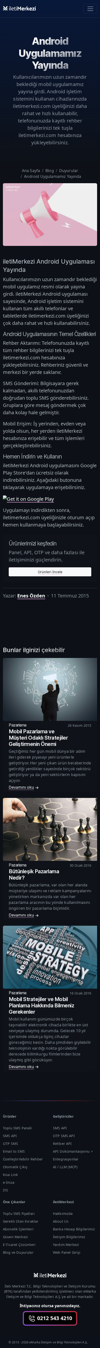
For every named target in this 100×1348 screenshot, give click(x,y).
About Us (60, 1221)
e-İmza (8, 1182)
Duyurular (68, 170)
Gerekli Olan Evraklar (20, 1221)
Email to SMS (14, 1151)
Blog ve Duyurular (18, 1252)
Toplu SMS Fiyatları (19, 1213)
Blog (49, 170)
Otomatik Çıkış (15, 1167)
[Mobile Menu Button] (90, 9)
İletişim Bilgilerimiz (69, 1237)
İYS (5, 1190)
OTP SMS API (64, 1135)
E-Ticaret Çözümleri (19, 1244)
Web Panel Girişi (67, 1252)
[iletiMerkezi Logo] (19, 8)
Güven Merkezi (15, 1237)
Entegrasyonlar (65, 1159)
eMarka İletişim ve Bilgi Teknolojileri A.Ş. (58, 1342)
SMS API (10, 1135)
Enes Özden (31, 595)
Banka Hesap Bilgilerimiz (74, 1229)
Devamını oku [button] (21, 787)
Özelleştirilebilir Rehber (23, 1159)
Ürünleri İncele (50, 572)
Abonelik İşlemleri (18, 1229)
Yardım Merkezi (66, 1244)
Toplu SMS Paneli (17, 1128)
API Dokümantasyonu (71, 1151)
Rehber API (62, 1143)
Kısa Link (10, 1174)
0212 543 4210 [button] (54, 1318)
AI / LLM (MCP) (65, 1167)
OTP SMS (10, 1143)
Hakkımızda (63, 1213)
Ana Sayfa (31, 170)
